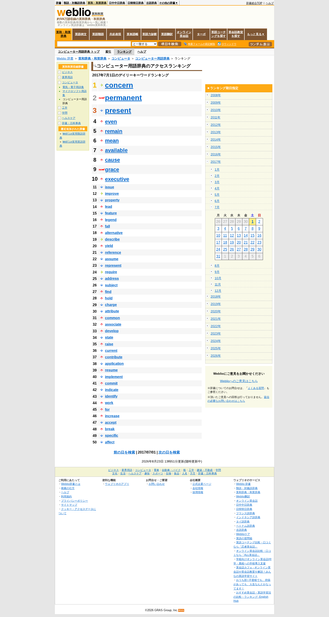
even (111, 121)
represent (113, 265)
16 (259, 235)
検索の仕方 (68, 488)
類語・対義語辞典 (74, 3)
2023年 (216, 333)
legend (111, 220)
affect (109, 442)
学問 (64, 112)
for (107, 409)
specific (111, 435)
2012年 (216, 125)
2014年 (216, 139)
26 (232, 249)
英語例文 (81, 34)
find (108, 292)
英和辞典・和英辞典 (92, 58)
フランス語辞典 (245, 513)
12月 (218, 290)
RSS (181, 610)
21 (246, 242)
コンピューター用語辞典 (152, 58)
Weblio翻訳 (243, 496)
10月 (218, 278)
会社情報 (197, 488)
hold (109, 298)
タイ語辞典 (243, 521)
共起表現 (115, 34)
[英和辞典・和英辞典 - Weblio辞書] (74, 15)
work (109, 403)
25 (225, 249)
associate (113, 324)
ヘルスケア (68, 118)
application (114, 363)
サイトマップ (69, 504)
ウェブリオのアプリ (117, 483)
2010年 (216, 110)
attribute (112, 311)
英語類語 (98, 34)
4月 (217, 188)
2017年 (216, 161)
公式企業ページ (201, 483)
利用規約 (66, 496)
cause (112, 160)
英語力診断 (149, 34)
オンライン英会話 (184, 34)
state (109, 337)
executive (117, 179)
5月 (217, 194)
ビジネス (67, 72)
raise (109, 344)
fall (107, 226)
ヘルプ (270, 3)
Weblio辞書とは (70, 483)
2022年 (216, 326)
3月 (217, 182)
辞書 (58, 3)
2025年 (216, 348)
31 (218, 256)
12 (232, 235)
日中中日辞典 (117, 3)
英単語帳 (132, 34)
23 (259, 242)
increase (112, 416)
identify (111, 396)
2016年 (216, 154)
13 (239, 235)
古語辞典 (151, 3)
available (116, 150)
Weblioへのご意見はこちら (239, 381)
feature (111, 213)
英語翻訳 (167, 34)
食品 (176, 473)
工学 (64, 107)
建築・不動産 (205, 470)
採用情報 (197, 492)
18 (225, 242)
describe (112, 239)
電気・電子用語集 (73, 87)
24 (218, 249)
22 (252, 242)
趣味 (147, 473)
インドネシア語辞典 (248, 517)
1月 (217, 169)
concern (119, 85)
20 (239, 242)
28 (246, 249)
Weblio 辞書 (65, 58)
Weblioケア (243, 534)
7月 (217, 207)
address (112, 278)
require (111, 272)
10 (218, 235)
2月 (217, 176)
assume (111, 259)
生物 (168, 473)
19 (232, 242)
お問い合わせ (157, 483)
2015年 (216, 147)
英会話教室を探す (236, 34)
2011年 (215, 117)
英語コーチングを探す (218, 34)
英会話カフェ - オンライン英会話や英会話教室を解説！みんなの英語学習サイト (252, 571)
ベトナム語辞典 (245, 525)
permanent (123, 98)
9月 (217, 272)
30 (259, 249)
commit (111, 383)
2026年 (216, 355)
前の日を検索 (124, 452)
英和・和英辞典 (97, 3)
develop (112, 331)
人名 (184, 473)
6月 (217, 201)
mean (112, 141)
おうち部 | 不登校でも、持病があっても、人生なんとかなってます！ (252, 584)
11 (225, 235)
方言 (192, 473)
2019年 (216, 304)
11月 (218, 284)
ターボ (201, 34)
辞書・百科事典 (71, 123)
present (118, 110)
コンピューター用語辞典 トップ (79, 51)
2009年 (216, 102)
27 (239, 249)
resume (111, 370)
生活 (123, 473)
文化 (115, 473)
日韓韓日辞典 (136, 3)
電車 (156, 470)
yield (109, 246)
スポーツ (157, 473)
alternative (114, 233)
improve (112, 194)
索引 (108, 51)
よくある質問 (256, 388)
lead (108, 207)
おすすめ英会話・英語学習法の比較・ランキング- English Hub (252, 596)
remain (113, 131)
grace (112, 169)
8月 (217, 265)
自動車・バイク (171, 470)
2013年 (216, 132)
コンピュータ (120, 58)
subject (111, 285)
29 (252, 249)
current (111, 351)
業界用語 (67, 77)
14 (246, 235)
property (112, 200)
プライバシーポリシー (74, 500)
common (112, 318)
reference (113, 252)
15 (252, 235)
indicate (111, 390)
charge (111, 305)
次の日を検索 (169, 452)
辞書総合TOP (254, 3)
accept (110, 422)
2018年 (216, 296)
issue (109, 187)
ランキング (124, 51)
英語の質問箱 (244, 538)
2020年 (216, 311)
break (110, 429)
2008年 (216, 95)
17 (218, 242)
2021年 (216, 318)
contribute (113, 357)
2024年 (216, 341)
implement (114, 377)
